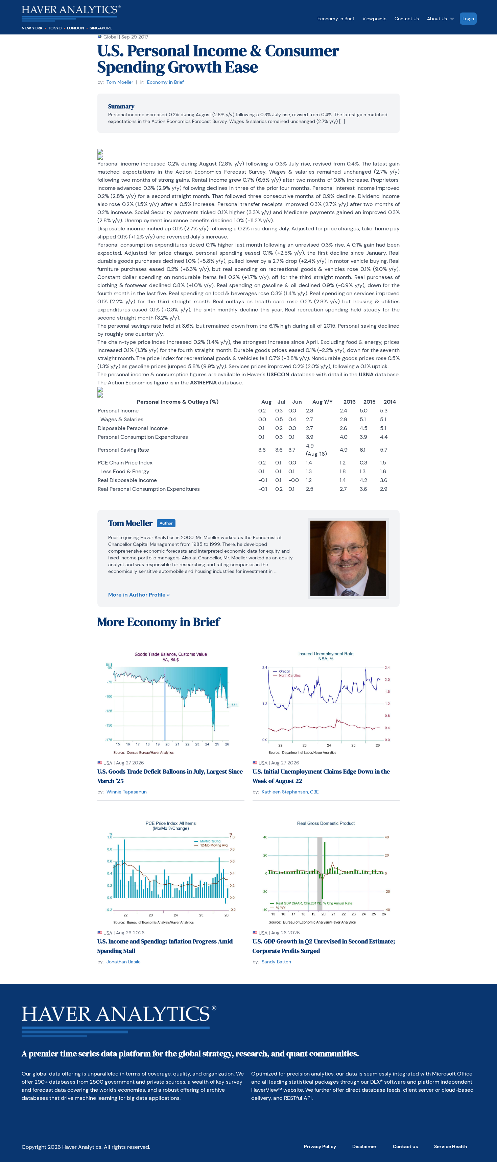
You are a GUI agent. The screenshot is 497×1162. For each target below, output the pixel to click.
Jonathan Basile (123, 962)
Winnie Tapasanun (126, 792)
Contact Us (407, 19)
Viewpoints (374, 19)
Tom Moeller (119, 82)
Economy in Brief (335, 19)
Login (468, 19)
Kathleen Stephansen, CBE (290, 792)
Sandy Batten (276, 962)
